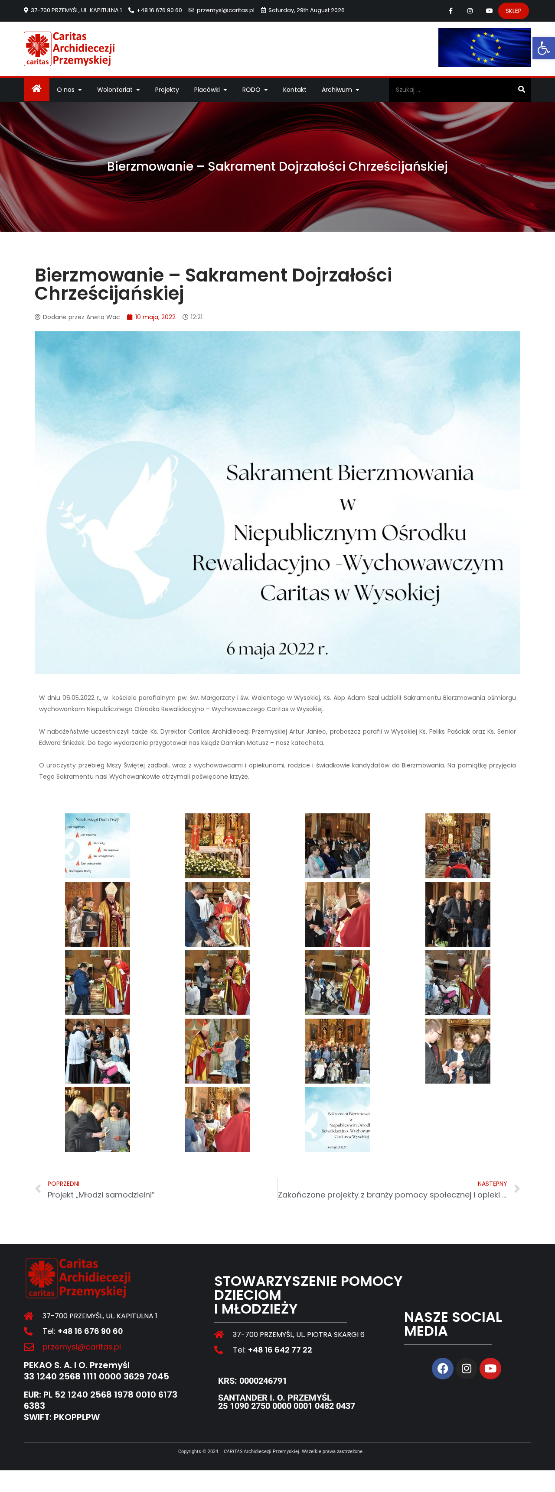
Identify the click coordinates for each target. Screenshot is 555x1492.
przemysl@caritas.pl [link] (226, 10)
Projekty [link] (167, 89)
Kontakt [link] (295, 89)
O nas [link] (66, 89)
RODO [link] (251, 89)
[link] (543, 48)
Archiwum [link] (337, 89)
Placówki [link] (207, 89)
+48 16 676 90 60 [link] (159, 10)
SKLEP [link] (514, 10)
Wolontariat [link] (115, 89)
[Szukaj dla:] (460, 89)
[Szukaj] (521, 89)
